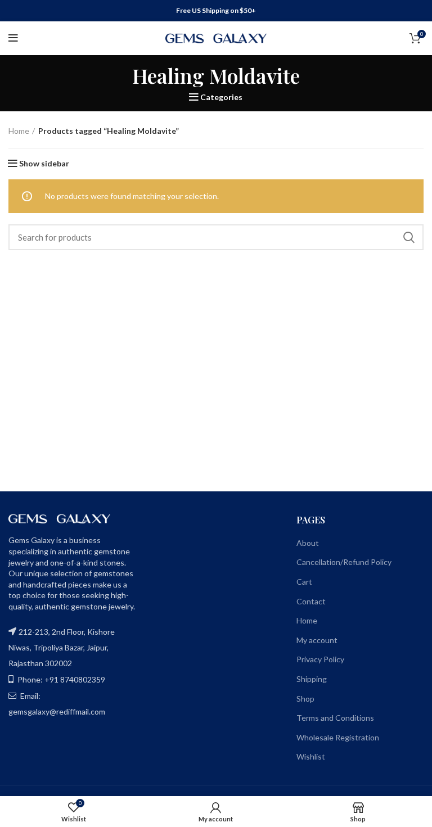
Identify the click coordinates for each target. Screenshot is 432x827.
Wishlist (310, 756)
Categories (221, 97)
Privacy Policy (320, 659)
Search (408, 237)
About (307, 543)
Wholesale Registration (337, 737)
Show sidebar (44, 164)
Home (18, 130)
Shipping (311, 679)
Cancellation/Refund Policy (344, 562)
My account (317, 640)
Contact (311, 601)
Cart (304, 581)
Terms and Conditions (335, 717)
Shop (305, 698)
